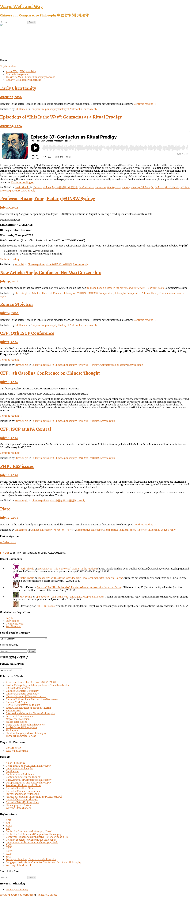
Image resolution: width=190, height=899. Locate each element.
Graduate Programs (17, 74)
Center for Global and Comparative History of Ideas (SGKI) (37, 837)
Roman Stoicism (16, 304)
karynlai (19, 264)
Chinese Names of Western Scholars (26, 696)
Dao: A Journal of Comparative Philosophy (28, 779)
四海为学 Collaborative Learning (23, 79)
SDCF (9, 856)
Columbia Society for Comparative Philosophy (31, 839)
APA (8, 828)
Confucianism (86, 187)
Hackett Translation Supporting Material (28, 707)
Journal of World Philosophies (22, 802)
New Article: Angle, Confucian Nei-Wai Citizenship (50, 272)
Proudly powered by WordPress (17, 894)
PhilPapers (12, 730)
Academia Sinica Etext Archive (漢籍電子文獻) (31, 682)
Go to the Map (13, 748)
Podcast (159, 187)
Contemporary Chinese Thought (23, 777)
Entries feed (12, 620)
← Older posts (8, 542)
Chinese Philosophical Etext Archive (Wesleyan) (32, 699)
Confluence (12, 771)
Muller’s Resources (16, 721)
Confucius (100, 187)
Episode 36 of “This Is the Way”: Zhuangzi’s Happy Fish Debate (69, 596)
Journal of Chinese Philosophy (22, 794)
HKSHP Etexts (13, 710)
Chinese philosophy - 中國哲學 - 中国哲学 (55, 187)
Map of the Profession (18, 719)
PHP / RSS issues (17, 466)
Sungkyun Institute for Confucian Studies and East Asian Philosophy (43, 862)
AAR (8, 820)
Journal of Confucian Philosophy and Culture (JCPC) (34, 796)
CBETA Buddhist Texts (18, 688)
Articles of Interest (42, 293)
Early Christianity (18, 88)
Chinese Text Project (17, 702)
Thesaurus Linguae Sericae (21, 736)
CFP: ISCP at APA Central (25, 429)
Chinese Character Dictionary (22, 690)
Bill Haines (21, 109)
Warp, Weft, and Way (21, 6)
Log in (9, 618)
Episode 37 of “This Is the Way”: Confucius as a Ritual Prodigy (61, 117)
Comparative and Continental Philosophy (28, 765)
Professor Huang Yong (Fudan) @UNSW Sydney (47, 198)
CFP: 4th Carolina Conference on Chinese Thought (50, 373)
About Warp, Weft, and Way (21, 71)
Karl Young (26, 596)
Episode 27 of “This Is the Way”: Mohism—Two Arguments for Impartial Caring (80, 578)
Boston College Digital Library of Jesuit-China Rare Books (37, 685)
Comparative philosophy (43, 109)
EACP (9, 845)
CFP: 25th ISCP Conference (27, 333)
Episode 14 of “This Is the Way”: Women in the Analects (67, 568)
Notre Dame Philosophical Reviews (25, 724)
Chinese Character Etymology (22, 693)
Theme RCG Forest (46, 894)
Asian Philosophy (15, 763)
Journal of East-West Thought (22, 799)
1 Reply (81, 500)
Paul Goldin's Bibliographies (21, 727)
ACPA (9, 825)
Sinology (177, 187)
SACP (9, 853)
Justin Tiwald (22, 187)
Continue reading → (145, 103)
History (126, 187)
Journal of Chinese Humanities (23, 791)
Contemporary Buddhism (20, 774)
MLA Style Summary (17, 889)
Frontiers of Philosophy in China (23, 785)
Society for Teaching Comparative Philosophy (31, 859)
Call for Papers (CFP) (43, 364)
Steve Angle (21, 293)
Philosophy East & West (19, 805)
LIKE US (5, 552)
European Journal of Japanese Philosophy (28, 782)
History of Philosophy (70, 109)
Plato (5, 509)
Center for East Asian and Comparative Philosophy (33, 834)
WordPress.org (14, 626)
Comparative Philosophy (19, 768)
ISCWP (9, 851)
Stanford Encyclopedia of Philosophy (26, 733)
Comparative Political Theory (143, 293)
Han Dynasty (114, 187)
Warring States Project (18, 865)
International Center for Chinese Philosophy (30, 713)
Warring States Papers (18, 808)
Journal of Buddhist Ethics (20, 788)
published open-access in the (125, 288)
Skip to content (8, 66)
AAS (8, 822)
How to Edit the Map (17, 750)
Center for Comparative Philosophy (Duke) (29, 831)
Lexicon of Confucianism (19, 716)
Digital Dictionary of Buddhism (23, 705)
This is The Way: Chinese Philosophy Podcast (30, 77)
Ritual (167, 187)
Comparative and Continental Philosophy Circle (32, 842)
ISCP (8, 848)
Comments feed (14, 623)
